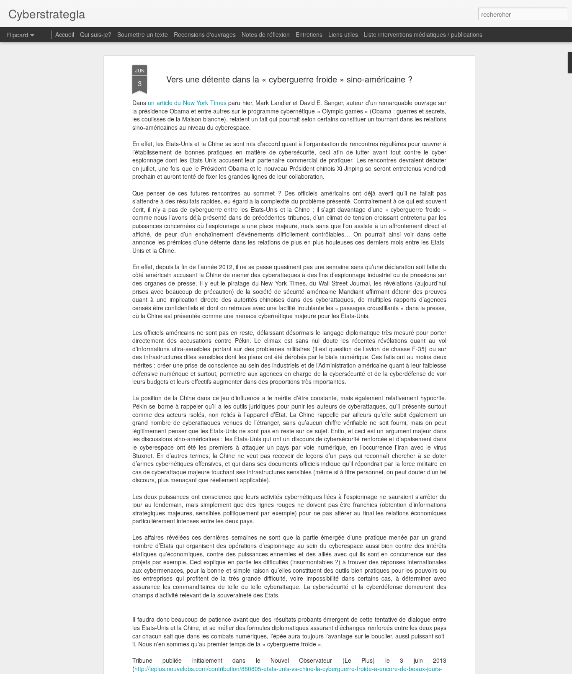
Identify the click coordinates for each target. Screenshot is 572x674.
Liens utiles (343, 34)
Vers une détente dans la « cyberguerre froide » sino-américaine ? (289, 79)
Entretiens (309, 34)
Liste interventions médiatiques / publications (423, 34)
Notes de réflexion (266, 34)
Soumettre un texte (142, 34)
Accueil (64, 34)
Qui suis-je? (95, 34)
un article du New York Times (187, 102)
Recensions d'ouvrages (205, 34)
